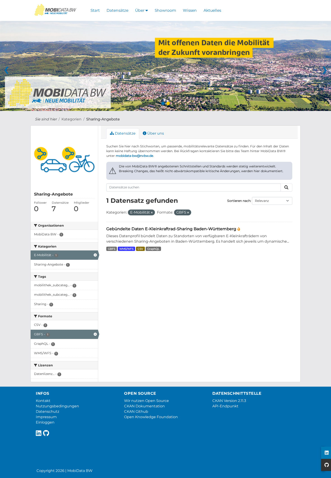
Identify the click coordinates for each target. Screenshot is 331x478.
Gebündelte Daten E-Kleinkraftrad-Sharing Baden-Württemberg (171, 228)
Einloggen (45, 422)
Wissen (190, 10)
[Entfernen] (152, 212)
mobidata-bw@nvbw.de (134, 156)
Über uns (155, 133)
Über (140, 10)
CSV (140, 248)
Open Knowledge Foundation (151, 417)
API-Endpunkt (225, 406)
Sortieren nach (238, 201)
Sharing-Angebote (103, 119)
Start (95, 10)
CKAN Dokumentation (144, 406)
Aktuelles (212, 10)
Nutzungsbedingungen (57, 406)
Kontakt (43, 401)
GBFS (111, 248)
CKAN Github (136, 411)
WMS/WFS (126, 248)
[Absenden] (286, 187)
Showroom (165, 10)
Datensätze (117, 10)
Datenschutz (47, 411)
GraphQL (153, 248)
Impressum (46, 417)
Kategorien (71, 119)
